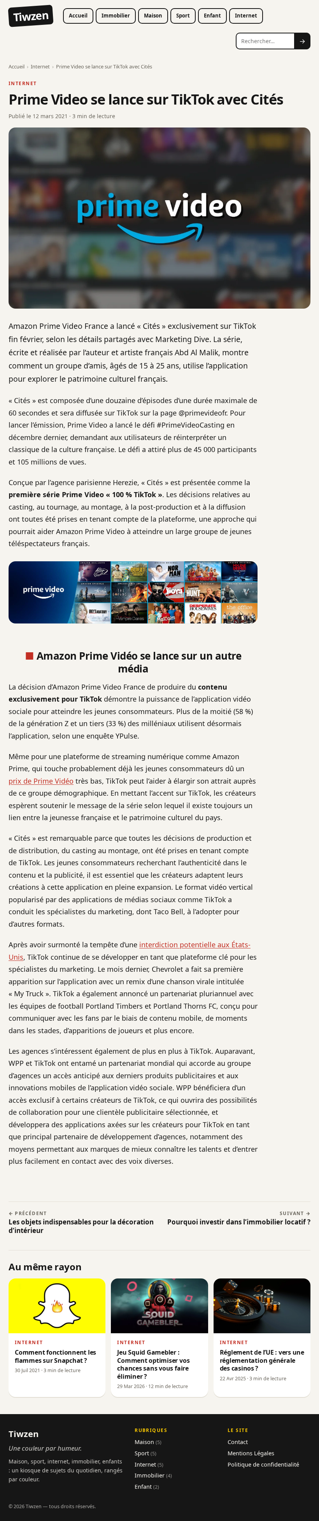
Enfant (212, 15)
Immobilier (116, 15)
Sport (183, 15)
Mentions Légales (251, 1453)
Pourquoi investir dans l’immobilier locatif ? (238, 1218)
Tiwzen (31, 15)
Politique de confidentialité (263, 1464)
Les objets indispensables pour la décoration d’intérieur (81, 1222)
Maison (153, 15)
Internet (246, 15)
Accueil (78, 15)
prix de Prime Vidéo (41, 781)
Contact (238, 1442)
